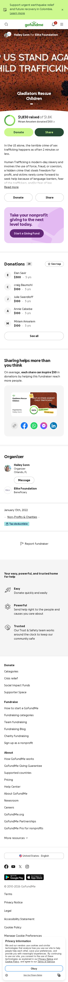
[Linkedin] (53, 425)
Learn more (17, 13)
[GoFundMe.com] (34, 24)
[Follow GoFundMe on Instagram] (27, 866)
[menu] (61, 24)
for (36, 34)
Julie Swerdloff (23, 296)
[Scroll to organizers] (9, 34)
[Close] (62, 9)
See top (56, 264)
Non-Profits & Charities (22, 517)
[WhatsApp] (34, 425)
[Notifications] (53, 24)
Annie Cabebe (23, 308)
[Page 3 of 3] (37, 103)
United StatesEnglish (36, 855)
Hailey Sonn (22, 464)
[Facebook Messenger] (43, 425)
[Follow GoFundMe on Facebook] (6, 866)
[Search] (6, 24)
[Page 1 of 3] (31, 103)
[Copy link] (14, 425)
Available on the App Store (35, 877)
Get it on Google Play (14, 877)
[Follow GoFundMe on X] (20, 866)
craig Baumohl (23, 284)
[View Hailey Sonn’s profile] (7, 468)
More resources (14, 838)
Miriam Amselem (24, 321)
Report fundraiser (36, 543)
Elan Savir (20, 273)
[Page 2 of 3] (34, 103)
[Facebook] (24, 425)
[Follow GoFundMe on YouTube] (13, 866)
